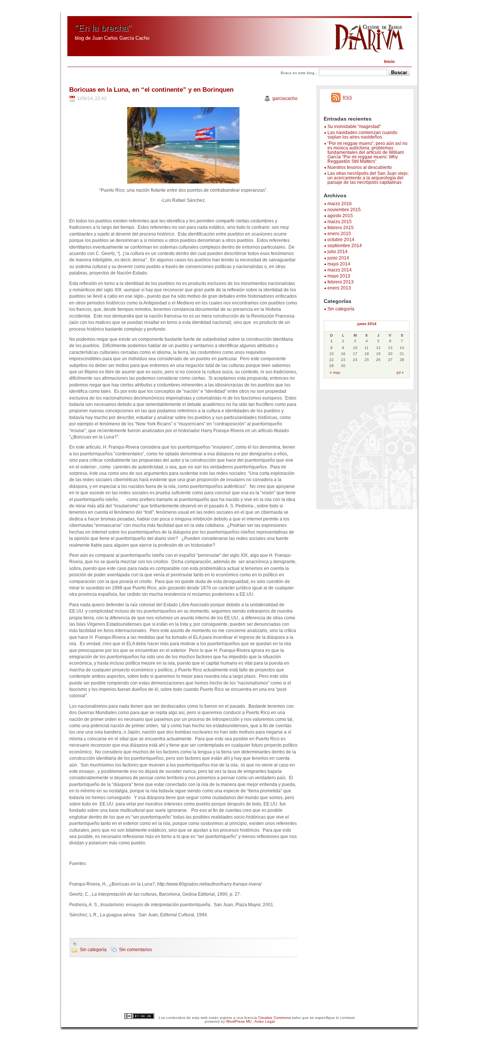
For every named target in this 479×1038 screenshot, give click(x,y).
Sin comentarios (135, 949)
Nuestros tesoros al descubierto (359, 167)
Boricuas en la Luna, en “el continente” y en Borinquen (151, 89)
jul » (400, 372)
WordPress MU (238, 1021)
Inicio (389, 61)
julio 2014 (337, 251)
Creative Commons (274, 1018)
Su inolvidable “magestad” (354, 126)
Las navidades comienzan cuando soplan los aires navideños (362, 135)
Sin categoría (340, 309)
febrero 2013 (340, 282)
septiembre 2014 (344, 245)
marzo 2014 (339, 270)
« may (335, 372)
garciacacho (285, 98)
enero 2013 (339, 288)
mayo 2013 (338, 276)
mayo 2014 (338, 264)
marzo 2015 (339, 221)
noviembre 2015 (344, 209)
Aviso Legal (264, 1021)
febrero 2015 (340, 227)
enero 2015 (339, 233)
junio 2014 (338, 258)
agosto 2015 (340, 215)
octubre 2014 (340, 239)
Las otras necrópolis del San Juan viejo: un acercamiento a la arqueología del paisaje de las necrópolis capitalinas (368, 178)
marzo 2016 (339, 203)
